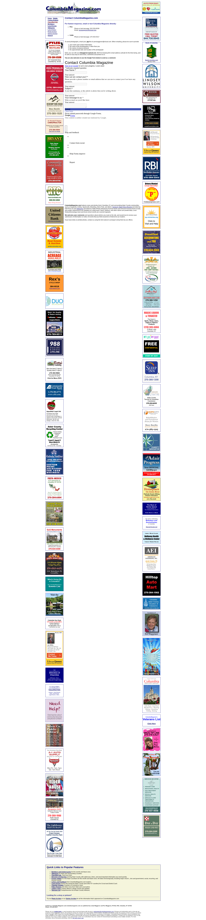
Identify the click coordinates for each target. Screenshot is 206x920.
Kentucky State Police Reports (122, 207)
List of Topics (52, 30)
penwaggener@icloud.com (87, 30)
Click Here (151, 724)
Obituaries (80, 209)
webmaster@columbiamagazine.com (104, 911)
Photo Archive (52, 32)
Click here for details (54, 131)
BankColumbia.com (151, 60)
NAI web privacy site (78, 918)
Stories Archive (52, 34)
